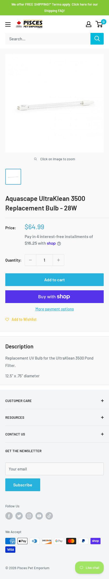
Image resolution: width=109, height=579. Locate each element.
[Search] (97, 39)
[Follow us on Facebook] (9, 516)
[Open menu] (8, 24)
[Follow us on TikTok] (49, 516)
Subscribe (22, 484)
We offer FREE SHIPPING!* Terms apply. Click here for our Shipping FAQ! (54, 7)
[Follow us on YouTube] (39, 516)
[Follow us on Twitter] (19, 516)
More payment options (54, 308)
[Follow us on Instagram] (29, 516)
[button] (21, 319)
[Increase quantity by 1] (58, 260)
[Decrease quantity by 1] (30, 260)
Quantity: (13, 260)
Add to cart (54, 279)
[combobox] (47, 39)
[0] (99, 24)
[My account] (88, 24)
